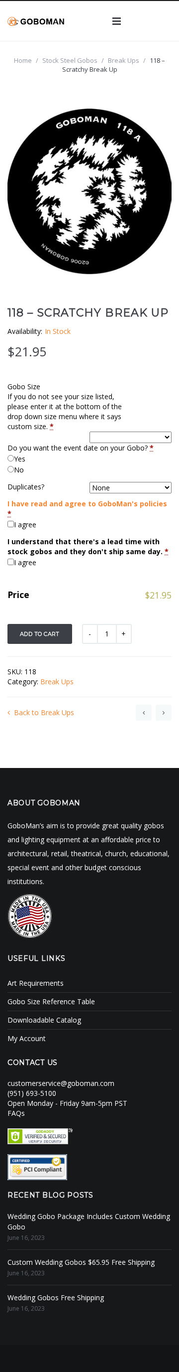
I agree (25, 524)
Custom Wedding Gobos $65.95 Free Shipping (81, 1262)
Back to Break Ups (44, 712)
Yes (19, 458)
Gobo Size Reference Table (51, 1001)
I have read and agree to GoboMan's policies (87, 503)
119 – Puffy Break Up (164, 713)
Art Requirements (35, 983)
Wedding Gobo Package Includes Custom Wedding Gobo (88, 1221)
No (19, 469)
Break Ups (123, 60)
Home (23, 60)
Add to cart (40, 633)
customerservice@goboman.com (60, 1083)
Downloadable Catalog (44, 1020)
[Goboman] (35, 20)
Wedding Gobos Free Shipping (55, 1297)
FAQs (16, 1113)
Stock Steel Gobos (69, 60)
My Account (26, 1038)
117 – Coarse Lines (144, 713)
